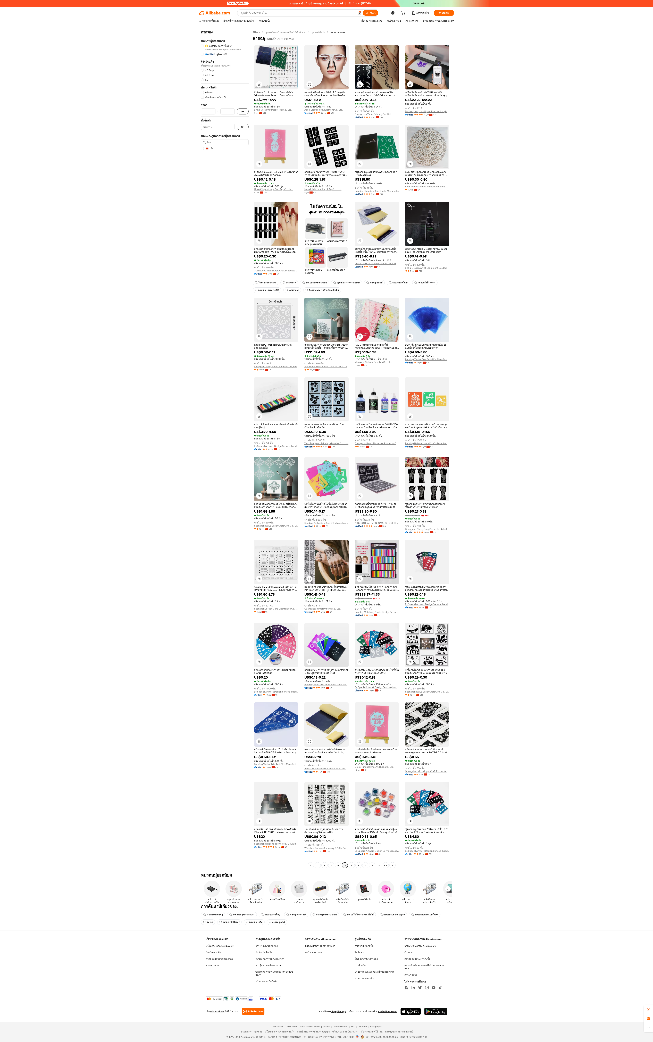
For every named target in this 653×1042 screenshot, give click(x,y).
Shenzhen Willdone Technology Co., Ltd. (275, 843)
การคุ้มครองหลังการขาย (268, 965)
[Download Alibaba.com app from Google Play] (435, 1011)
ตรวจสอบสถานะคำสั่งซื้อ (417, 958)
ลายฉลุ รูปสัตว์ (278, 922)
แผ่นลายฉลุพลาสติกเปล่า (244, 914)
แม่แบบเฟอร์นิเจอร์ (231, 922)
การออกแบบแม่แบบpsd (394, 914)
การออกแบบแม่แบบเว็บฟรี (426, 914)
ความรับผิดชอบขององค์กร (219, 958)
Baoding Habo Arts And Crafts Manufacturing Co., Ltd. (377, 191)
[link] (648, 1009)
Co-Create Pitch (214, 952)
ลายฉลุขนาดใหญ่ (272, 914)
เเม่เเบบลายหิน (255, 922)
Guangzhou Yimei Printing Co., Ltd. (373, 114)
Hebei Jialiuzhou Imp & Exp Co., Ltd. (322, 189)
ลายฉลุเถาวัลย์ (376, 282)
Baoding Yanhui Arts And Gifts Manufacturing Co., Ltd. (427, 359)
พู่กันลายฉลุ (294, 290)
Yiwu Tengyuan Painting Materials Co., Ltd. (326, 443)
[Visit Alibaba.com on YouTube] (434, 988)
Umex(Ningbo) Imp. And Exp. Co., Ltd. (273, 189)
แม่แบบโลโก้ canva (426, 282)
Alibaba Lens (217, 1011)
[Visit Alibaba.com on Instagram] (427, 988)
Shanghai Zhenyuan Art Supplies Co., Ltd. (275, 366)
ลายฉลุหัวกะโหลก (400, 282)
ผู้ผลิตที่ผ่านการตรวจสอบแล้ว (320, 946)
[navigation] (225, 449)
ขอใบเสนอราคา (313, 952)
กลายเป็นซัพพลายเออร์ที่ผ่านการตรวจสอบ (424, 967)
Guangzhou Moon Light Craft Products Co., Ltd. (276, 270)
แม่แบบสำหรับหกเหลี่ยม (316, 282)
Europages (376, 1026)
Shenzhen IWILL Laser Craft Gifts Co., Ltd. (326, 366)
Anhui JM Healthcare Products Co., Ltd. (375, 263)
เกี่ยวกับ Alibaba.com (217, 938)
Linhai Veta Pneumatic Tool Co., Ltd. (273, 109)
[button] (359, 13)
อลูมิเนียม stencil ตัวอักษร (348, 282)
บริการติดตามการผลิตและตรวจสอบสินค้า (274, 973)
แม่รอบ (210, 922)
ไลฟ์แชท (359, 952)
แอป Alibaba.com (387, 1011)
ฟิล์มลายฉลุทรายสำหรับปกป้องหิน (324, 290)
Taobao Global (340, 1026)
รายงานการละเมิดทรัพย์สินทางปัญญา (374, 971)
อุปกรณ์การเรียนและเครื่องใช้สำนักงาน (285, 32)
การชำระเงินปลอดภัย (266, 946)
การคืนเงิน (360, 965)
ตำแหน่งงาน (212, 965)
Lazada (326, 1026)
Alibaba (256, 32)
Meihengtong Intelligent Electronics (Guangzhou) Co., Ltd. (427, 111)
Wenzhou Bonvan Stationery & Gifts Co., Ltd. (326, 848)
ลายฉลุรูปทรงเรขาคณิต (326, 914)
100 (386, 865)
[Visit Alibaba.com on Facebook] (406, 988)
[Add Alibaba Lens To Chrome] (253, 1011)
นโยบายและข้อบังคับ (266, 981)
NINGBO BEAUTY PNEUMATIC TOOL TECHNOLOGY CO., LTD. (377, 523)
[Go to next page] (392, 865)
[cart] (403, 13)
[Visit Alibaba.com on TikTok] (440, 988)
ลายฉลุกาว (291, 282)
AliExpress (278, 1026)
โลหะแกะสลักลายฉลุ (267, 282)
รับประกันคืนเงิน (264, 952)
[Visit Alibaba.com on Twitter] (420, 988)
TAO (353, 1026)
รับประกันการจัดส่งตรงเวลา (269, 958)
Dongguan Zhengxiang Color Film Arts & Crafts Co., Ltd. (427, 529)
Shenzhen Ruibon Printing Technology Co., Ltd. (427, 186)
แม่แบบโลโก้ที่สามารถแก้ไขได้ (360, 914)
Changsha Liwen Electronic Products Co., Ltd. (377, 443)
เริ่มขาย (408, 952)
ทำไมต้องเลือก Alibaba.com (220, 946)
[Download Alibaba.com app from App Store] (410, 1011)
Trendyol (362, 1026)
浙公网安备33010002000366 (382, 1037)
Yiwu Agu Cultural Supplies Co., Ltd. (373, 362)
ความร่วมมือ (410, 974)
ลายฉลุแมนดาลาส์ (298, 914)
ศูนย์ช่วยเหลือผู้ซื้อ (364, 946)
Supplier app (338, 1011)
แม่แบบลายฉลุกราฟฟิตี (268, 290)
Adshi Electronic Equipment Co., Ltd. (323, 109)
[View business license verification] (357, 1037)
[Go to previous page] (311, 865)
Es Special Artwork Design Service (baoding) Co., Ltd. (276, 446)
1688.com (291, 1026)
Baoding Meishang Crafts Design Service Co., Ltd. (377, 612)
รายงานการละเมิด (364, 978)
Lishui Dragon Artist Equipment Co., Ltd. (426, 267)
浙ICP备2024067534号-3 (413, 1037)
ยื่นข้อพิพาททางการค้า (366, 958)
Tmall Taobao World (310, 1026)
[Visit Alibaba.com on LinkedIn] (413, 988)
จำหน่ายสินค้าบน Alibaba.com (420, 946)
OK (242, 111)
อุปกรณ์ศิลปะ (318, 32)
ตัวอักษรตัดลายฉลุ (215, 914)
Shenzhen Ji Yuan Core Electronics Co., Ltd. (276, 608)
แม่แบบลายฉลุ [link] (338, 32)
